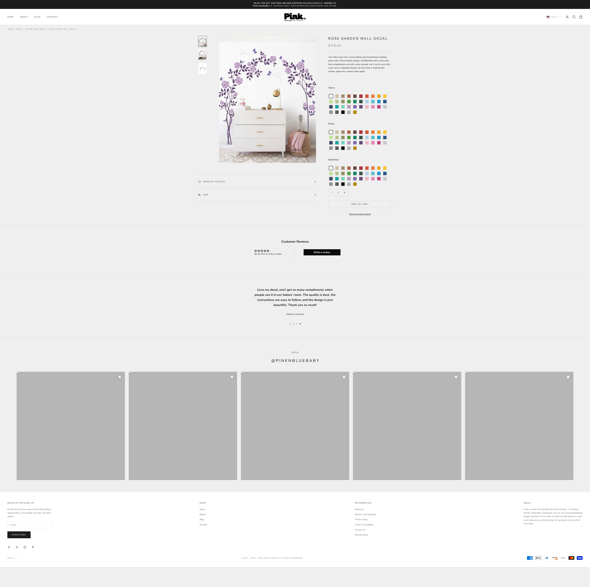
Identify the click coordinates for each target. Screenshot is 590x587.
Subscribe (19, 534)
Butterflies (333, 159)
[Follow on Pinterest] (32, 547)
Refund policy (361, 534)
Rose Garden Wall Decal (62, 29)
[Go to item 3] (202, 68)
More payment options (360, 214)
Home (10, 29)
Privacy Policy (361, 519)
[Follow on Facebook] (8, 547)
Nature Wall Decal (35, 29)
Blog (37, 17)
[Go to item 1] (202, 41)
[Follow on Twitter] (16, 547)
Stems (331, 87)
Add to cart (360, 204)
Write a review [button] (322, 252)
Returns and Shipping (365, 514)
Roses (331, 123)
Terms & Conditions (364, 524)
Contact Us (360, 529)
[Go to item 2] (202, 54)
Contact (52, 17)
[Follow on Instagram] (24, 547)
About (24, 17)
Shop (10, 17)
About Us (359, 509)
